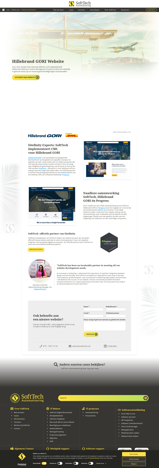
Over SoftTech (21, 409)
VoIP (51, 441)
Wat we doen (19, 412)
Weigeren (134, 464)
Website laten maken (129, 436)
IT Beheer (55, 409)
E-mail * (87, 313)
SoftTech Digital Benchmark (61, 412)
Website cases (16, 10)
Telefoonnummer (112, 313)
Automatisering (91, 412)
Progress (65, 175)
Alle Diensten (19, 419)
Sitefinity (42, 168)
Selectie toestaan (134, 459)
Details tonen (100, 463)
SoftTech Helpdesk (57, 419)
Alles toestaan (134, 454)
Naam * (86, 307)
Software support (95, 448)
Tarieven (17, 422)
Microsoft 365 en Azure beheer (62, 422)
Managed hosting (57, 432)
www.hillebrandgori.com (122, 132)
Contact (151, 10)
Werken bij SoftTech (22, 425)
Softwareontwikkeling (133, 410)
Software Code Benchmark (132, 423)
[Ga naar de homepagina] (79, 3)
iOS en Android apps (129, 426)
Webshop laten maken (130, 433)
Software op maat (128, 417)
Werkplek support (59, 448)
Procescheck (90, 416)
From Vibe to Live (128, 414)
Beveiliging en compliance (60, 425)
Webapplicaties (127, 430)
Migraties (53, 438)
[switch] (60, 463)
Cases (8, 10)
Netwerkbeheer (56, 428)
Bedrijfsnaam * (111, 307)
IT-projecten (92, 409)
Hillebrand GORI (34, 158)
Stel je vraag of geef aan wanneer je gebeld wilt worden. (105, 320)
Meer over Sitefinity (36, 249)
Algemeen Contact (24, 448)
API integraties (127, 420)
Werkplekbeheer (56, 416)
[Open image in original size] (27, 398)
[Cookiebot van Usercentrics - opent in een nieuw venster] (22, 465)
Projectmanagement (58, 435)
